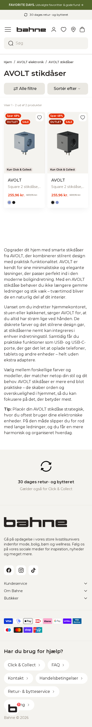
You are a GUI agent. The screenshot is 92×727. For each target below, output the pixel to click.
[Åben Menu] (8, 29)
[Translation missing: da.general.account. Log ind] (54, 29)
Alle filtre (28, 88)
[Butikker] (73, 29)
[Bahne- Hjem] (31, 29)
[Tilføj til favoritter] (39, 117)
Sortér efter (65, 88)
